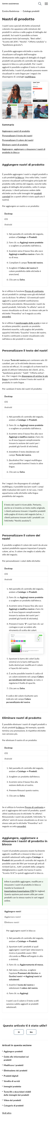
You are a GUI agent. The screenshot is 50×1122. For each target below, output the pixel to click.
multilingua (30, 77)
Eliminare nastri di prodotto (15, 145)
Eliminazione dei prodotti (15, 1070)
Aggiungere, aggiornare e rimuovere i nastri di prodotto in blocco (23, 150)
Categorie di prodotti (13, 1105)
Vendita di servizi (12, 1081)
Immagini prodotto (12, 1086)
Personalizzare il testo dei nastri (17, 136)
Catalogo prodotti (31, 11)
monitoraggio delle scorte (28, 323)
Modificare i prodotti (13, 1065)
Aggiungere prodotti (13, 1051)
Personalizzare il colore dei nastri (17, 140)
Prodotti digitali (11, 1076)
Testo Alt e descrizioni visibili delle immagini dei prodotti (17, 1093)
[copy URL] (4, 168)
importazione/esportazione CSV (19, 891)
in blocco (19, 177)
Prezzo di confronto (34, 291)
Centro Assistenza (10, 11)
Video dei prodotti (12, 1100)
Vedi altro (6, 1113)
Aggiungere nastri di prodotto (16, 131)
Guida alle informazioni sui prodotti (16, 1058)
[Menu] (46, 3)
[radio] (19, 1032)
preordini (6, 317)
